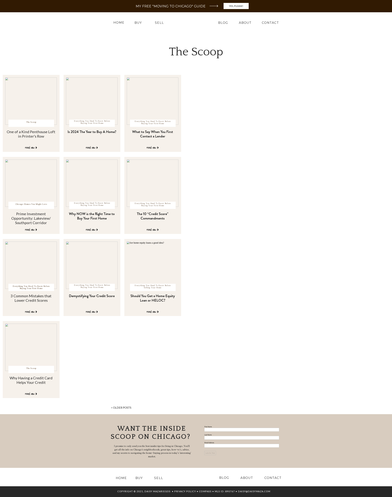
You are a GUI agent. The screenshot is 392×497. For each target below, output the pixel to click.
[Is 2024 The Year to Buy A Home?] (97, 147)
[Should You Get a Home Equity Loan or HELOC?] (158, 311)
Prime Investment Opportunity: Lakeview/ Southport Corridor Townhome (31, 220)
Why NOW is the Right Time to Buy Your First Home (92, 216)
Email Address (209, 443)
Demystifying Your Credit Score (92, 296)
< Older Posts (121, 407)
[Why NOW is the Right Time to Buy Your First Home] (97, 229)
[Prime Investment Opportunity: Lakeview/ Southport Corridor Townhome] (36, 229)
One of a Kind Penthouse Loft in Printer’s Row (31, 133)
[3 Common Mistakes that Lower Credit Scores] (36, 311)
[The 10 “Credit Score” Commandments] (158, 229)
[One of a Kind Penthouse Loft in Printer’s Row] (36, 147)
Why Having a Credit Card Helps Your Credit (31, 380)
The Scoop (31, 122)
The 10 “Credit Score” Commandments (152, 216)
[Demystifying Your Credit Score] (97, 311)
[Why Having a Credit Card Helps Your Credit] (36, 393)
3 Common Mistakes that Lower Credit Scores (31, 298)
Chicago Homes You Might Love (31, 204)
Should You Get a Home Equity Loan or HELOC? (152, 298)
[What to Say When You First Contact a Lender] (158, 147)
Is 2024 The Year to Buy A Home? (92, 131)
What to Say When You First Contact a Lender (152, 134)
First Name (208, 427)
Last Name (208, 434)
